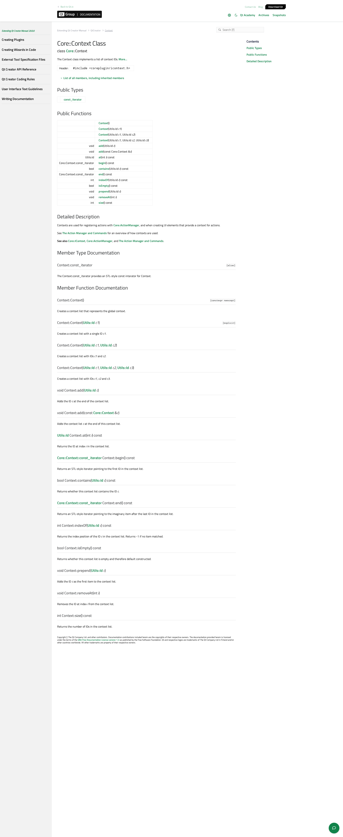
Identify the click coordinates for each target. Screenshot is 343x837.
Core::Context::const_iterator (79, 458)
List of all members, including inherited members (93, 78)
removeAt (105, 197)
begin (102, 163)
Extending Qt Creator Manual (71, 30)
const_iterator (73, 99)
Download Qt (275, 6)
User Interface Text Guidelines (22, 89)
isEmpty (104, 185)
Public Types (254, 48)
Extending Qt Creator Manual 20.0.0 (18, 31)
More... (123, 59)
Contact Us (250, 7)
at (100, 157)
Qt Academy (247, 15)
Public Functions (257, 54)
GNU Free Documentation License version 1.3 (98, 640)
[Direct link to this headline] (85, 90)
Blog (260, 7)
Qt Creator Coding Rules (18, 79)
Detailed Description (259, 61)
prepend (104, 191)
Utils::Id (89, 322)
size (101, 202)
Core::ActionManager (126, 225)
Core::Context (103, 412)
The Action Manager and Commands (84, 233)
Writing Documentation (18, 98)
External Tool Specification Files (23, 59)
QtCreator (96, 30)
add (101, 146)
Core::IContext (76, 241)
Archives (264, 15)
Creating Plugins (13, 39)
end (101, 174)
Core (69, 51)
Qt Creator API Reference (19, 69)
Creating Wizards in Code (19, 49)
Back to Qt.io (67, 7)
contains (104, 169)
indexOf (103, 180)
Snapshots (279, 15)
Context (103, 123)
